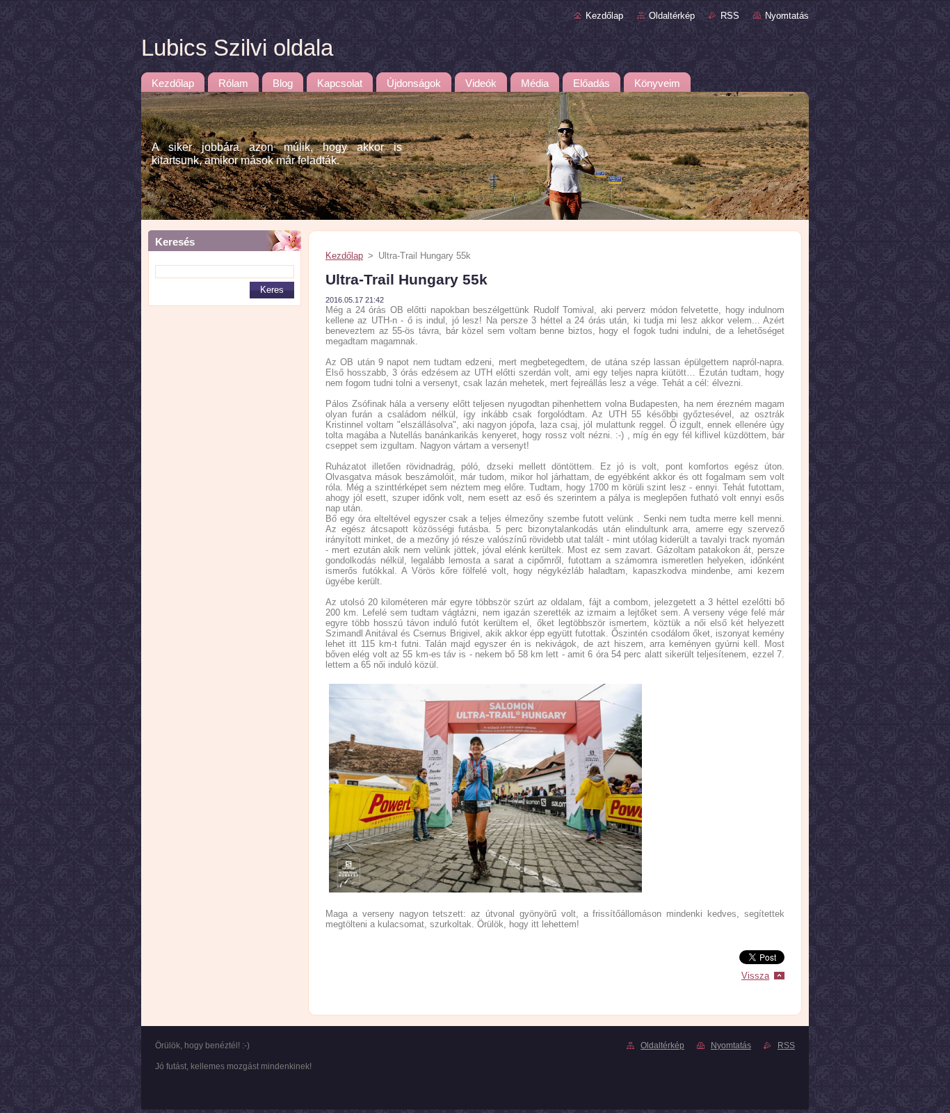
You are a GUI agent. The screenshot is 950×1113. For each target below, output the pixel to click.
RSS (729, 15)
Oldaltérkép (672, 15)
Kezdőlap (604, 15)
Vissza (755, 975)
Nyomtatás (787, 15)
